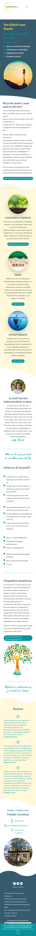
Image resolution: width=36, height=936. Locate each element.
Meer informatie (18, 304)
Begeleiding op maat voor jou (18, 244)
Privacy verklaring (18, 887)
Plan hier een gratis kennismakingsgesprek (18, 178)
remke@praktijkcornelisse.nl (18, 825)
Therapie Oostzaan (10, 916)
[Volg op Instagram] (18, 883)
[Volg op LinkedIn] (21, 883)
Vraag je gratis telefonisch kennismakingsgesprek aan (13, 638)
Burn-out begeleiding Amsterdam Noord (17, 910)
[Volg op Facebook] (14, 883)
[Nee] (34, 930)
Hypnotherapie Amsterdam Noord (15, 902)
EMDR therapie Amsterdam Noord (15, 899)
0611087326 (19, 821)
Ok (18, 933)
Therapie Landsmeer (11, 913)
